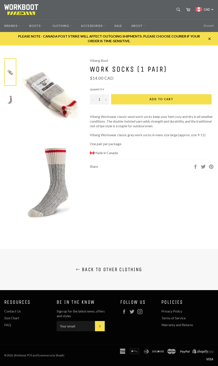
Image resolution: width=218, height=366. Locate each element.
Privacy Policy (171, 311)
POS (29, 355)
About (137, 25)
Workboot (20, 355)
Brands (11, 25)
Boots (35, 25)
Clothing (61, 25)
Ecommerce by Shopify (51, 355)
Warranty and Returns (177, 325)
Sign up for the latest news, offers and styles (81, 313)
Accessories (92, 25)
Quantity (97, 89)
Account (209, 25)
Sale (118, 25)
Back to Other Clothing (111, 269)
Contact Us (12, 311)
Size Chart (11, 318)
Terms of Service (173, 318)
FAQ (7, 325)
